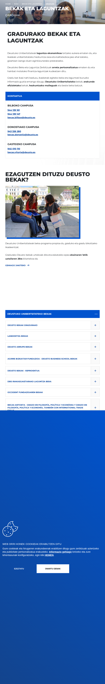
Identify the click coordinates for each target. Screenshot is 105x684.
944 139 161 (14, 110)
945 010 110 (14, 148)
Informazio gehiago (60, 551)
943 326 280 (14, 131)
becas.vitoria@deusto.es (21, 152)
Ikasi (16, 4)
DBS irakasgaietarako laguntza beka (29, 381)
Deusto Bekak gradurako (22, 325)
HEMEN (49, 555)
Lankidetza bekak (18, 336)
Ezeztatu (19, 569)
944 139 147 (14, 114)
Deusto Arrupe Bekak (20, 347)
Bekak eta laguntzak (32, 4)
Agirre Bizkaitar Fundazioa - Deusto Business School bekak (42, 359)
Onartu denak (53, 569)
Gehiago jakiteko (15, 265)
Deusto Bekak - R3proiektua (24, 370)
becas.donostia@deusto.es (23, 134)
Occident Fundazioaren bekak (25, 392)
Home (8, 4)
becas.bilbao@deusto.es (21, 117)
